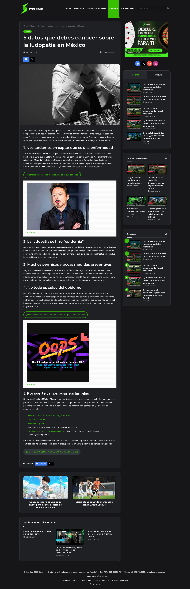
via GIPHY (31, 232)
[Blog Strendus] (32, 8)
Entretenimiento (128, 8)
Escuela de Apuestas (97, 8)
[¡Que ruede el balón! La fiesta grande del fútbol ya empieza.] (134, 124)
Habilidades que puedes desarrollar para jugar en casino (100, 534)
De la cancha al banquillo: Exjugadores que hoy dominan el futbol (156, 183)
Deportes (78, 8)
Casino (112, 8)
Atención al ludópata (37, 419)
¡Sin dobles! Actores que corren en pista (136, 211)
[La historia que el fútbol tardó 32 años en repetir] (134, 100)
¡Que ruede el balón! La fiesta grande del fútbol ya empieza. (154, 123)
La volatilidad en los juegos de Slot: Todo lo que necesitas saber (69, 550)
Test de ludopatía (36, 423)
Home (68, 8)
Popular (158, 75)
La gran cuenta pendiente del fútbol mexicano (153, 111)
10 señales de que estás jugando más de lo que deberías (52, 175)
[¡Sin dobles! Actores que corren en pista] (136, 201)
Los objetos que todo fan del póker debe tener (37, 532)
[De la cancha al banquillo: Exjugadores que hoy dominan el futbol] (157, 169)
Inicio (27, 26)
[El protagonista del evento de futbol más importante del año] (157, 201)
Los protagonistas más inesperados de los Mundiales (154, 87)
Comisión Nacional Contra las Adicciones (46, 431)
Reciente (135, 75)
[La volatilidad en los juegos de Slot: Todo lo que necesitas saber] (70, 537)
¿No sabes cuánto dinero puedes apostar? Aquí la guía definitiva (55, 314)
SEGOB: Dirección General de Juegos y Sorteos (50, 415)
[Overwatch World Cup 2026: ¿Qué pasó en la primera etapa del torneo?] (134, 136)
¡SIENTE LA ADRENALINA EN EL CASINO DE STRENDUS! (52, 452)
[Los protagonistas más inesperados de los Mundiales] (134, 88)
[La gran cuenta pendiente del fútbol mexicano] (134, 112)
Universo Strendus (101, 580)
